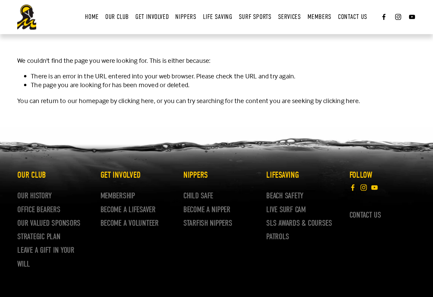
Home (91, 17)
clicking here (136, 100)
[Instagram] (398, 17)
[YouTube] (412, 17)
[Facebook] (384, 17)
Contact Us (352, 17)
